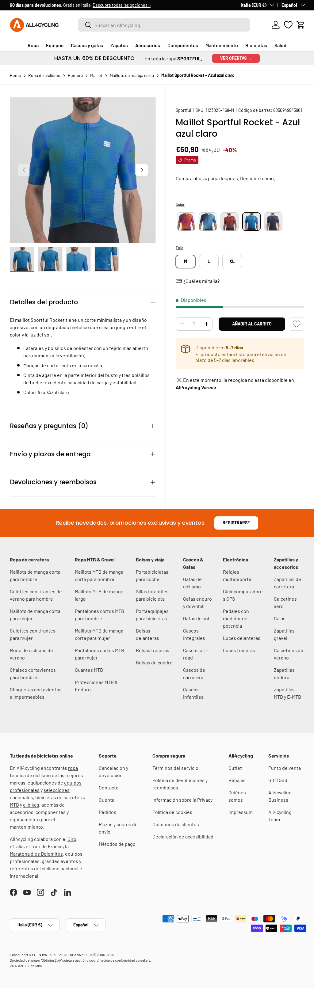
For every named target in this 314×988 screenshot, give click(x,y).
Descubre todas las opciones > (122, 5)
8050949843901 (287, 110)
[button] (300, 24)
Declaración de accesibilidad (182, 836)
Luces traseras (239, 650)
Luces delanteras (241, 638)
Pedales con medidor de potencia (236, 618)
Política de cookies (172, 812)
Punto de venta (284, 768)
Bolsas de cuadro (154, 662)
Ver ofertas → (236, 58)
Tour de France (47, 846)
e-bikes (31, 805)
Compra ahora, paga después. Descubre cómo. (225, 178)
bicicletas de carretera (59, 797)
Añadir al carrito (252, 323)
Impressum (240, 812)
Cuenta (106, 800)
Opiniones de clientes (175, 824)
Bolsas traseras (152, 650)
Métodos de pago (117, 844)
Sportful (183, 110)
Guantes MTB (89, 670)
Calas (279, 618)
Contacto (109, 787)
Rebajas (237, 780)
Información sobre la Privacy (182, 800)
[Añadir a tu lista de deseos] (296, 324)
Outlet (235, 768)
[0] (288, 24)
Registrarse (236, 522)
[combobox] (164, 25)
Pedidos (107, 812)
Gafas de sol (196, 618)
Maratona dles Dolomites (36, 854)
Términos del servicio (175, 768)
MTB (14, 805)
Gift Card (277, 780)
